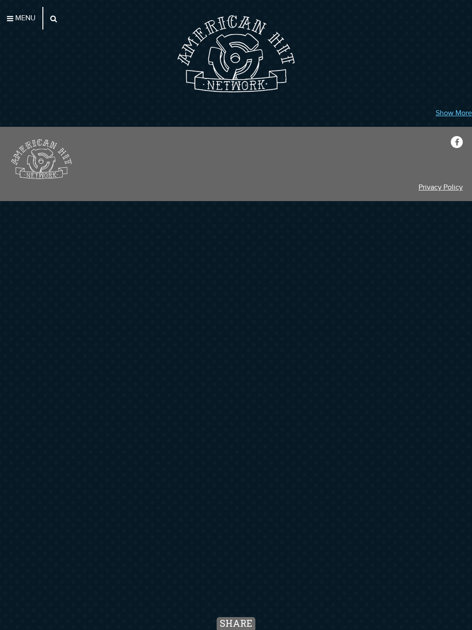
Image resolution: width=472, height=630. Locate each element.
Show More (454, 113)
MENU (24, 18)
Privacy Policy (441, 187)
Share (236, 623)
